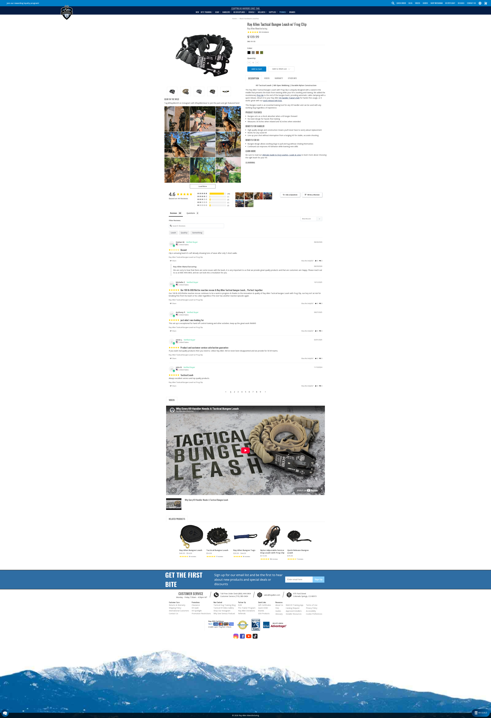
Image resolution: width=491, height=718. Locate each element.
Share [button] (174, 261)
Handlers (226, 12)
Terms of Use (311, 605)
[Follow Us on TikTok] (255, 637)
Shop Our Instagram (222, 610)
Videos (417, 3)
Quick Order (401, 3)
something (197, 232)
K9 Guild (461, 3)
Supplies (272, 12)
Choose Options (192, 539)
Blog (410, 3)
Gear (217, 12)
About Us (279, 605)
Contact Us (471, 3)
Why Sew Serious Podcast (224, 613)
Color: (250, 48)
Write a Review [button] (313, 195)
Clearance (196, 605)
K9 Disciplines (239, 12)
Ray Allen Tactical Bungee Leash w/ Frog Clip (186, 257)
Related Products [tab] (177, 518)
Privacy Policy (311, 608)
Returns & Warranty (177, 605)
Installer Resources (294, 614)
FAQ (277, 608)
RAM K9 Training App (294, 605)
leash (173, 232)
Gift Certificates (264, 605)
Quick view (191, 534)
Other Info (292, 78)
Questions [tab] (191, 213)
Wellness (261, 12)
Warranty (279, 78)
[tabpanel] (191, 542)
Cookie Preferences (314, 614)
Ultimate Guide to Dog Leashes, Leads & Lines (281, 155)
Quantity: (251, 58)
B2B (240, 605)
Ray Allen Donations (246, 610)
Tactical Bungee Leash (217, 550)
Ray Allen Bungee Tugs (244, 550)
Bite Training (206, 12)
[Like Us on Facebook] (242, 637)
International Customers (179, 610)
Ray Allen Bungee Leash (190, 550)
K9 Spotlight (450, 3)
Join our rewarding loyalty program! (23, 3)
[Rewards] (481, 713)
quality (184, 232)
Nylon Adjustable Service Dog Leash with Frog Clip (272, 551)
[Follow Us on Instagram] (236, 637)
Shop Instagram (437, 3)
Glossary (279, 614)
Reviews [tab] (173, 213)
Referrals (242, 613)
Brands (292, 12)
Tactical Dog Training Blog (225, 605)
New (197, 12)
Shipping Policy (175, 608)
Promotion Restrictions (201, 613)
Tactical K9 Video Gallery (224, 608)
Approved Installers (294, 611)
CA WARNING (250, 162)
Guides (425, 3)
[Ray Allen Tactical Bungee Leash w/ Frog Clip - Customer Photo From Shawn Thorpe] (249, 203)
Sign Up (318, 579)
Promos (282, 12)
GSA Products (264, 613)
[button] (316, 261)
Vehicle (251, 12)
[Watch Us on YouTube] (249, 637)
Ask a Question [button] (291, 195)
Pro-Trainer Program (246, 608)
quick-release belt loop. (272, 100)
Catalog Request (292, 608)
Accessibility (311, 611)
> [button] (265, 391)
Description (253, 78)
